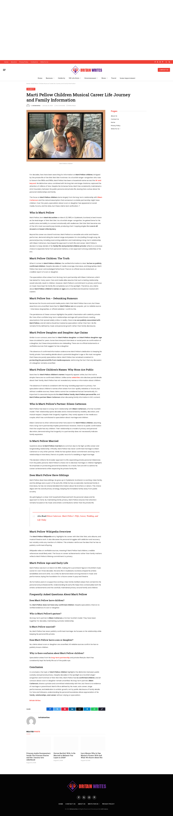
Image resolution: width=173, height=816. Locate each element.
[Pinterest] (19, 190)
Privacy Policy (23, 62)
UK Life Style (74, 78)
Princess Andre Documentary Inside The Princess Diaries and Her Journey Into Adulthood (38, 756)
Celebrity (61, 78)
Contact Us (34, 62)
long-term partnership (60, 657)
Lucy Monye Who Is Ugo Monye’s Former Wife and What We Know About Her (92, 755)
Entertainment (90, 78)
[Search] (169, 62)
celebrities (75, 377)
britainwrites (36, 105)
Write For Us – (44, 62)
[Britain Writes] (86, 70)
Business (49, 78)
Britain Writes (35, 700)
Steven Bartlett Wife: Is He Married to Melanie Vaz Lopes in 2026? (64, 755)
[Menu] (4, 70)
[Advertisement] (60, 30)
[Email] (19, 195)
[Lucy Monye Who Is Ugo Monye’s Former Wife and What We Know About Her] (93, 744)
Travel (113, 78)
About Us (14, 62)
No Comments (60, 105)
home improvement (127, 78)
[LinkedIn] (19, 185)
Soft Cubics (104, 809)
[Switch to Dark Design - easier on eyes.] (166, 62)
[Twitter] (19, 180)
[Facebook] (19, 175)
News (104, 78)
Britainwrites (74, 809)
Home (6, 62)
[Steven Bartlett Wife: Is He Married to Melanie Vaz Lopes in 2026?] (66, 744)
